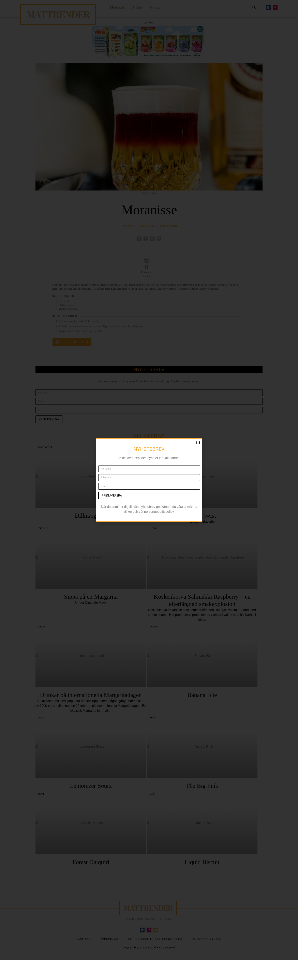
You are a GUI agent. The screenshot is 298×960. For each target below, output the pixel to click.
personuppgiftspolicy (159, 511)
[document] (149, 480)
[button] (198, 442)
